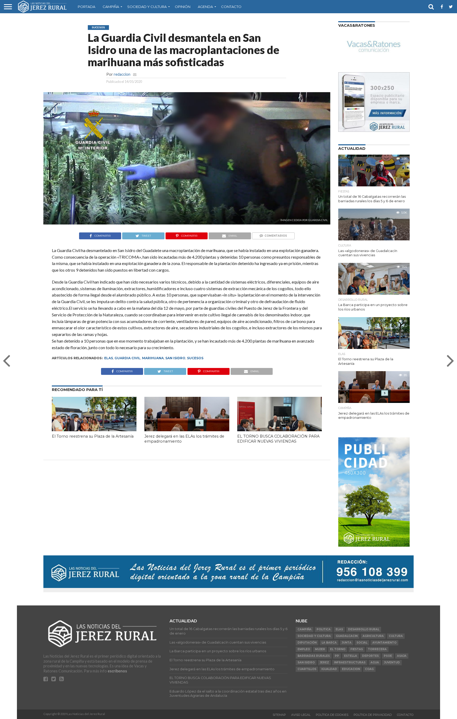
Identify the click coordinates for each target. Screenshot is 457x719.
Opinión (182, 7)
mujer (320, 649)
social (362, 642)
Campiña (111, 7)
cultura (396, 636)
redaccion (122, 74)
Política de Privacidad (373, 715)
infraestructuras (349, 662)
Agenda (205, 7)
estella (350, 656)
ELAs (108, 358)
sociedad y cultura (314, 636)
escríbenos (117, 671)
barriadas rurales (314, 656)
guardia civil (127, 358)
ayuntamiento (384, 642)
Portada (86, 7)
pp (337, 656)
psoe (388, 656)
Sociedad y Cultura (147, 7)
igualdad (329, 669)
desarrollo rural (363, 629)
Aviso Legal (300, 715)
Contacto (231, 7)
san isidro (175, 358)
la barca (329, 642)
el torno (337, 649)
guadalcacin (347, 636)
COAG (369, 669)
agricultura (373, 636)
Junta (346, 642)
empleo (304, 649)
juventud (392, 662)
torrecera (377, 649)
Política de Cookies (332, 715)
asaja (401, 656)
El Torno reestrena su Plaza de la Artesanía (93, 436)
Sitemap (279, 715)
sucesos (195, 358)
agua (375, 662)
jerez (324, 662)
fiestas (356, 649)
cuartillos (307, 669)
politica (324, 629)
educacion (351, 669)
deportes (370, 656)
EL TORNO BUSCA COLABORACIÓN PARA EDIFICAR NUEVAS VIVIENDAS (278, 439)
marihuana (153, 358)
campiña (305, 629)
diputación (307, 642)
